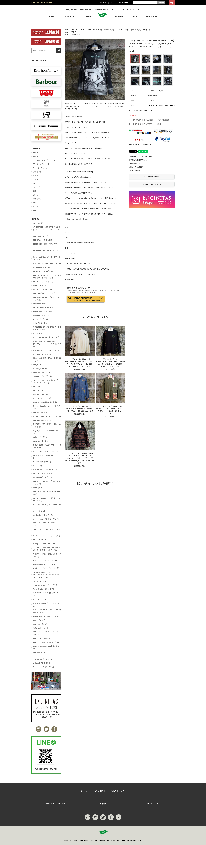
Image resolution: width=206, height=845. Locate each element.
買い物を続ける (134, 163)
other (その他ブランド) (42, 663)
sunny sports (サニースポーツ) (45, 543)
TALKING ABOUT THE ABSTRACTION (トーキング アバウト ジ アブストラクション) (102, 30)
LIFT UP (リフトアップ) (42, 398)
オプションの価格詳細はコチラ (140, 110)
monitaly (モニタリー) (41, 441)
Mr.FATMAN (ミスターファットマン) (46, 451)
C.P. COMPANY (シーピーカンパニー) (47, 263)
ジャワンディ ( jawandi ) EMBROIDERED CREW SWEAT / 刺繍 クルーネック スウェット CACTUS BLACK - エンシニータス (110, 362)
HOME (51, 16)
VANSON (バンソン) (40, 624)
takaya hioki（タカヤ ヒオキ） (45, 564)
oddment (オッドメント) (42, 473)
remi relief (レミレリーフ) (43, 515)
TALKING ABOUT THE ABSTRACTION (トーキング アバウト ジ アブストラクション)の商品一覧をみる (85, 299)
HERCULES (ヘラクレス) (42, 599)
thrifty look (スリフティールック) (46, 568)
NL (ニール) (37, 465)
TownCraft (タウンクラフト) (44, 589)
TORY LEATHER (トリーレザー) (45, 585)
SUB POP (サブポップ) (41, 539)
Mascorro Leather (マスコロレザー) (47, 416)
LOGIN (113, 3)
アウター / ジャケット (41, 164)
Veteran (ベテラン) (40, 628)
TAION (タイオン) (40, 581)
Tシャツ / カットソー (41, 168)
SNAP (135, 16)
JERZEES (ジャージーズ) (42, 376)
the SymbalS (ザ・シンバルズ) (45, 560)
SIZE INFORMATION (151, 177)
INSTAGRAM (119, 16)
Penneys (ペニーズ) (40, 487)
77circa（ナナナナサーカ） (43, 659)
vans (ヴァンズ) (39, 620)
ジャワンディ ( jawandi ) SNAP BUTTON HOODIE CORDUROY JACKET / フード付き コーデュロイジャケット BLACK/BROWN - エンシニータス (79, 458)
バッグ (35, 195)
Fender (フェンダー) (41, 315)
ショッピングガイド (151, 803)
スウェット (75, 34)
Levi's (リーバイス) (40, 394)
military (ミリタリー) (41, 437)
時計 (35, 191)
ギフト (35, 206)
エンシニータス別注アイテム (44, 160)
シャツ (35, 175)
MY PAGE (103, 3)
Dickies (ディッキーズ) (41, 303)
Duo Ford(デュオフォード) (43, 307)
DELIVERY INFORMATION (151, 184)
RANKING (87, 16)
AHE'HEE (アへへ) (40, 223)
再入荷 (35, 156)
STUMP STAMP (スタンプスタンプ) (46, 536)
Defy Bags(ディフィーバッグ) (44, 293)
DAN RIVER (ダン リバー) (42, 289)
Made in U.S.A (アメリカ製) (43, 667)
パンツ (35, 183)
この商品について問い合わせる (140, 156)
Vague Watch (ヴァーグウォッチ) (46, 616)
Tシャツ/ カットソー (144, 30)
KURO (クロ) (38, 390)
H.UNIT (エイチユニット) (42, 354)
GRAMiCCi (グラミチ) (41, 333)
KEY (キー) (37, 386)
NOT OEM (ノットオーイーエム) (45, 469)
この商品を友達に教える (138, 160)
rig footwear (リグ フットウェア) (46, 519)
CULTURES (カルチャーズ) (43, 281)
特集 (35, 210)
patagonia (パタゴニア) (42, 477)
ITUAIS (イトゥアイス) (41, 368)
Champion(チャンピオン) (43, 271)
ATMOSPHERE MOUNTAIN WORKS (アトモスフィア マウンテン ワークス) (46, 230)
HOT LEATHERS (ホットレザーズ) (46, 350)
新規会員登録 (123, 3)
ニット (35, 179)
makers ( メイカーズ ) (41, 412)
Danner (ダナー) (39, 285)
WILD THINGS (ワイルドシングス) (46, 642)
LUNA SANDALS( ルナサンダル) (45, 402)
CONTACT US (151, 16)
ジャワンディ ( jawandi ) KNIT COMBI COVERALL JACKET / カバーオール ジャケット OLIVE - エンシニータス (110, 410)
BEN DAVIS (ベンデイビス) (43, 240)
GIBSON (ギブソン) (40, 319)
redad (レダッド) (39, 511)
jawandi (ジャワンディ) (42, 372)
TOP (66, 30)
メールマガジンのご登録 (55, 803)
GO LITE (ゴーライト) (41, 323)
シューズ (36, 187)
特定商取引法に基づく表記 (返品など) (140, 144)
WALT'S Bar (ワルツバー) (42, 638)
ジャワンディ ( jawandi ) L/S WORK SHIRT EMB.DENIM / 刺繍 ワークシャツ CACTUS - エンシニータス (80, 408)
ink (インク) (37, 364)
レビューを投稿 (134, 170)
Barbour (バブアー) (40, 236)
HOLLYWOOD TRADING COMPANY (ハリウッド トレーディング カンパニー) (47, 344)
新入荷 (73, 32)
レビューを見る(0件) (136, 167)
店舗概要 (103, 803)
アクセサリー (38, 199)
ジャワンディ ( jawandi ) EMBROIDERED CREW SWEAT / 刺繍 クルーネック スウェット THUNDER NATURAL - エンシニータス (79, 362)
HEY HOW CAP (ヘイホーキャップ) (46, 337)
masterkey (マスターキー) (43, 420)
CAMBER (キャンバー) (41, 267)
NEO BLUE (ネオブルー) (42, 462)
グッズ (35, 202)
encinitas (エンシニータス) (43, 311)
